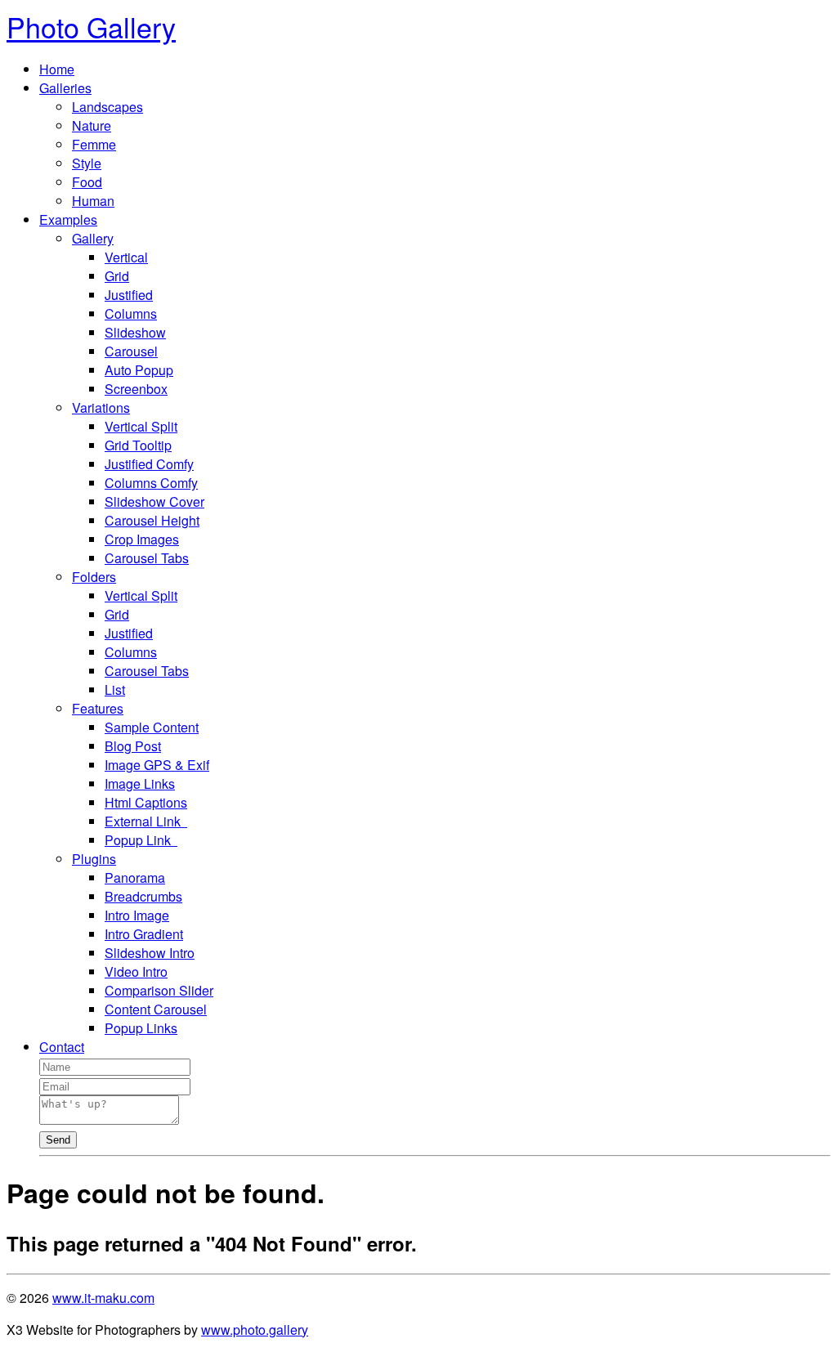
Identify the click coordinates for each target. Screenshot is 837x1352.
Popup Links (141, 1027)
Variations (101, 407)
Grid (117, 275)
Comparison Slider (159, 990)
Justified (129, 294)
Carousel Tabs (147, 557)
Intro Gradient (144, 933)
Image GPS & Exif (157, 764)
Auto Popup (139, 369)
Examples (68, 219)
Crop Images (142, 539)
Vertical (126, 257)
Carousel (131, 351)
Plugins (94, 858)
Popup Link (141, 839)
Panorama (135, 877)
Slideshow (135, 332)
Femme (94, 144)
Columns (131, 313)
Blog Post (133, 745)
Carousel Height (152, 520)
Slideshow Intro (150, 952)
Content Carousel (156, 1009)
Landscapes (107, 106)
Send (58, 1140)
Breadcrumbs (143, 896)
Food (87, 181)
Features (97, 708)
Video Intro (136, 971)
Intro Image (137, 915)
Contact (61, 1046)
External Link (146, 821)
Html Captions (146, 802)
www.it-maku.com (103, 1297)
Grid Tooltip (138, 445)
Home (56, 69)
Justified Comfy (149, 463)
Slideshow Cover (154, 501)
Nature (91, 125)
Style (86, 163)
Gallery (93, 238)
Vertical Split (141, 426)
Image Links (140, 783)
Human (93, 200)
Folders (94, 576)
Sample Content (152, 727)
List (115, 689)
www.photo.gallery (254, 1329)
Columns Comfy (151, 482)
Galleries (65, 87)
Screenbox (136, 388)
